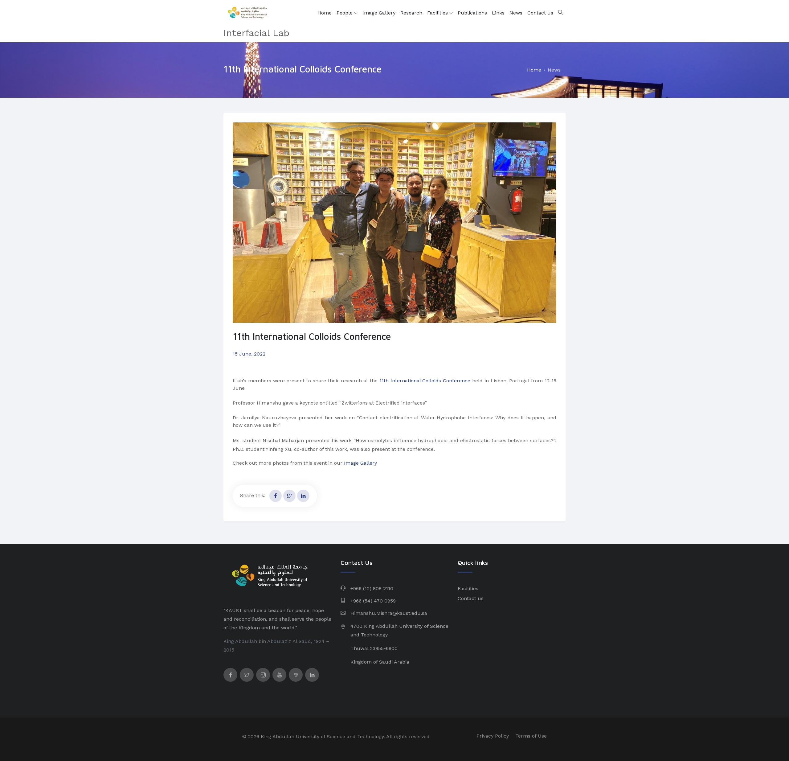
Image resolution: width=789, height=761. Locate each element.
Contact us (540, 13)
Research (411, 13)
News (515, 13)
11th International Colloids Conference (424, 381)
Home (324, 13)
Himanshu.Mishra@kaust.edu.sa (388, 613)
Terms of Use (531, 736)
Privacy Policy (492, 736)
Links (498, 13)
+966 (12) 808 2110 (371, 588)
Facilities (438, 13)
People (345, 13)
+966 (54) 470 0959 (373, 601)
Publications (472, 13)
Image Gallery (378, 13)
